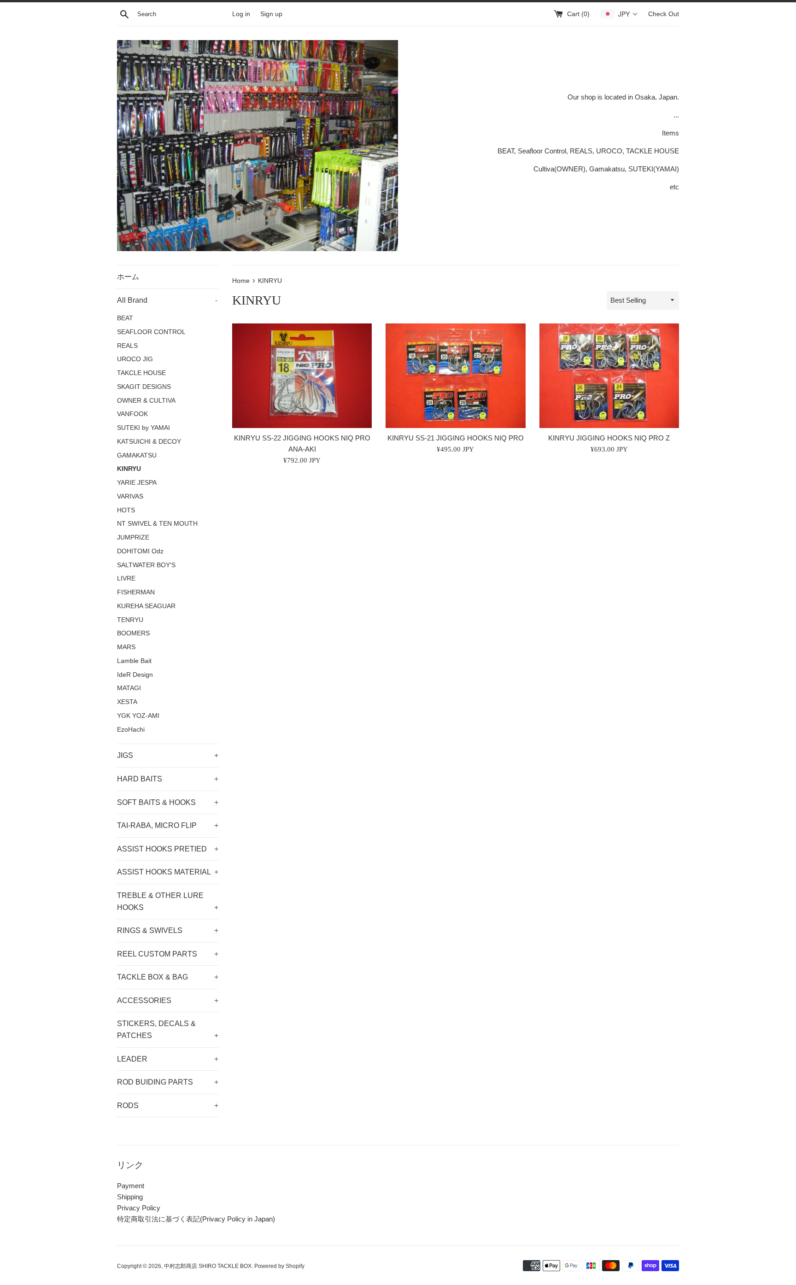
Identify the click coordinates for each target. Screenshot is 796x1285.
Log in (241, 14)
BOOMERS (133, 633)
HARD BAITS (167, 779)
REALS (127, 345)
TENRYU (130, 619)
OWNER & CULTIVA (146, 400)
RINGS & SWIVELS (167, 930)
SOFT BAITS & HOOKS (167, 802)
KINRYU (129, 468)
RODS (167, 1105)
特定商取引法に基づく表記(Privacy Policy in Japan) (196, 1219)
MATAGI (129, 688)
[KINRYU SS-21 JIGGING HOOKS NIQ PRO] (455, 375)
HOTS (126, 510)
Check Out (663, 14)
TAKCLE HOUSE (141, 373)
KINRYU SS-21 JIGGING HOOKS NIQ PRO (455, 438)
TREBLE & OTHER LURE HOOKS (167, 901)
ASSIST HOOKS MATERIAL (167, 872)
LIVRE (126, 578)
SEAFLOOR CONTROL (151, 332)
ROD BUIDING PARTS (167, 1082)
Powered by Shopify (279, 1266)
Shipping (130, 1197)
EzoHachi (131, 729)
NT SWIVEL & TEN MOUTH (157, 523)
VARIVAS (130, 496)
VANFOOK (132, 414)
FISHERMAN (136, 592)
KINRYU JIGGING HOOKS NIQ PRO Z (609, 438)
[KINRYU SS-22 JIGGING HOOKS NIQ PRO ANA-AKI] (302, 375)
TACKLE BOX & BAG (167, 977)
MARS (126, 647)
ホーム (128, 277)
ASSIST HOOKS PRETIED (167, 849)
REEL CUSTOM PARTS (167, 954)
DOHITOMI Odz (140, 551)
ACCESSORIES (167, 1000)
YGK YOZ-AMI (138, 715)
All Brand (167, 300)
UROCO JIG (135, 359)
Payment (130, 1186)
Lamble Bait (134, 660)
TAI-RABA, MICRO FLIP (167, 825)
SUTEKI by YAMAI (143, 427)
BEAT (125, 318)
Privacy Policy (138, 1208)
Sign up (271, 14)
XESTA (127, 701)
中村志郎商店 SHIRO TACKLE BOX (208, 1266)
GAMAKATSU (137, 455)
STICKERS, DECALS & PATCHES (167, 1029)
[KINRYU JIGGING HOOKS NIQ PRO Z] (609, 375)
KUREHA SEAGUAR (146, 606)
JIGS (167, 755)
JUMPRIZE (133, 537)
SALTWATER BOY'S (146, 565)
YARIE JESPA (137, 482)
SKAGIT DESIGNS (144, 386)
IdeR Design (135, 674)
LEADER (167, 1059)
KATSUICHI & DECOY (149, 441)
